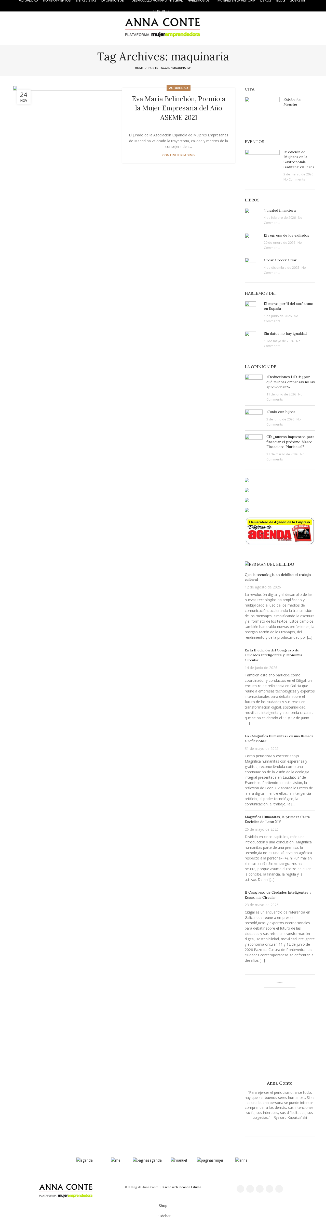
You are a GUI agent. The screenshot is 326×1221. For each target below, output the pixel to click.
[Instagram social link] (12, 6)
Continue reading (178, 155)
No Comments (294, 179)
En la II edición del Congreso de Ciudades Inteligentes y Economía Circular (273, 655)
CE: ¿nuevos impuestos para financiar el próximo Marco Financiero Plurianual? (290, 441)
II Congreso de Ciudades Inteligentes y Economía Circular (278, 895)
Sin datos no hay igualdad (285, 333)
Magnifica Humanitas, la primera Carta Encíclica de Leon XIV (277, 819)
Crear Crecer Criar (280, 260)
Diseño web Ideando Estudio (181, 1187)
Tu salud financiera (280, 210)
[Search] (313, 6)
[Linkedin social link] (279, 1189)
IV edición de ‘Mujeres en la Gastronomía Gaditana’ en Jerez (299, 159)
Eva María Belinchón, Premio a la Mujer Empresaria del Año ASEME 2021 (178, 108)
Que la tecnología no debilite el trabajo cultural (278, 577)
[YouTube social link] (269, 1189)
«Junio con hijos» (280, 411)
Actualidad (178, 88)
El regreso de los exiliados (286, 235)
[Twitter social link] (250, 1189)
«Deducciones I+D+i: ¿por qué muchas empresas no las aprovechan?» (290, 382)
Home (139, 68)
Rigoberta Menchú (292, 102)
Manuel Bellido (275, 564)
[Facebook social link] (240, 1189)
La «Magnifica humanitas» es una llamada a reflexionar (279, 738)
